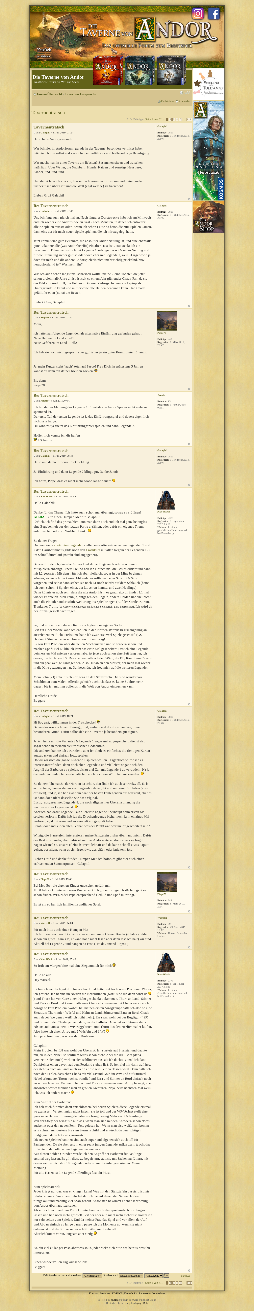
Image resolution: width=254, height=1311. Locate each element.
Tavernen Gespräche (80, 94)
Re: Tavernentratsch (51, 206)
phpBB (115, 1299)
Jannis (44, 400)
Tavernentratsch (48, 113)
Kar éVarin (46, 496)
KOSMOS (117, 1293)
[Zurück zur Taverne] (43, 52)
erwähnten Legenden (68, 545)
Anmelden (184, 101)
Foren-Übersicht (49, 94)
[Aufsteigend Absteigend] (157, 1275)
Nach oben (189, 199)
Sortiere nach (111, 1275)
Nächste (185, 1275)
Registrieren (167, 101)
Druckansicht (181, 92)
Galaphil (45, 132)
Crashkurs (93, 550)
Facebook (105, 1293)
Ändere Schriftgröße (187, 92)
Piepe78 (44, 317)
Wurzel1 (45, 923)
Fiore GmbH (130, 1293)
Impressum (145, 1293)
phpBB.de (142, 1302)
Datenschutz (158, 1293)
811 (189, 119)
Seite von (154, 119)
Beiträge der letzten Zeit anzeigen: (63, 1275)
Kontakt (93, 1293)
